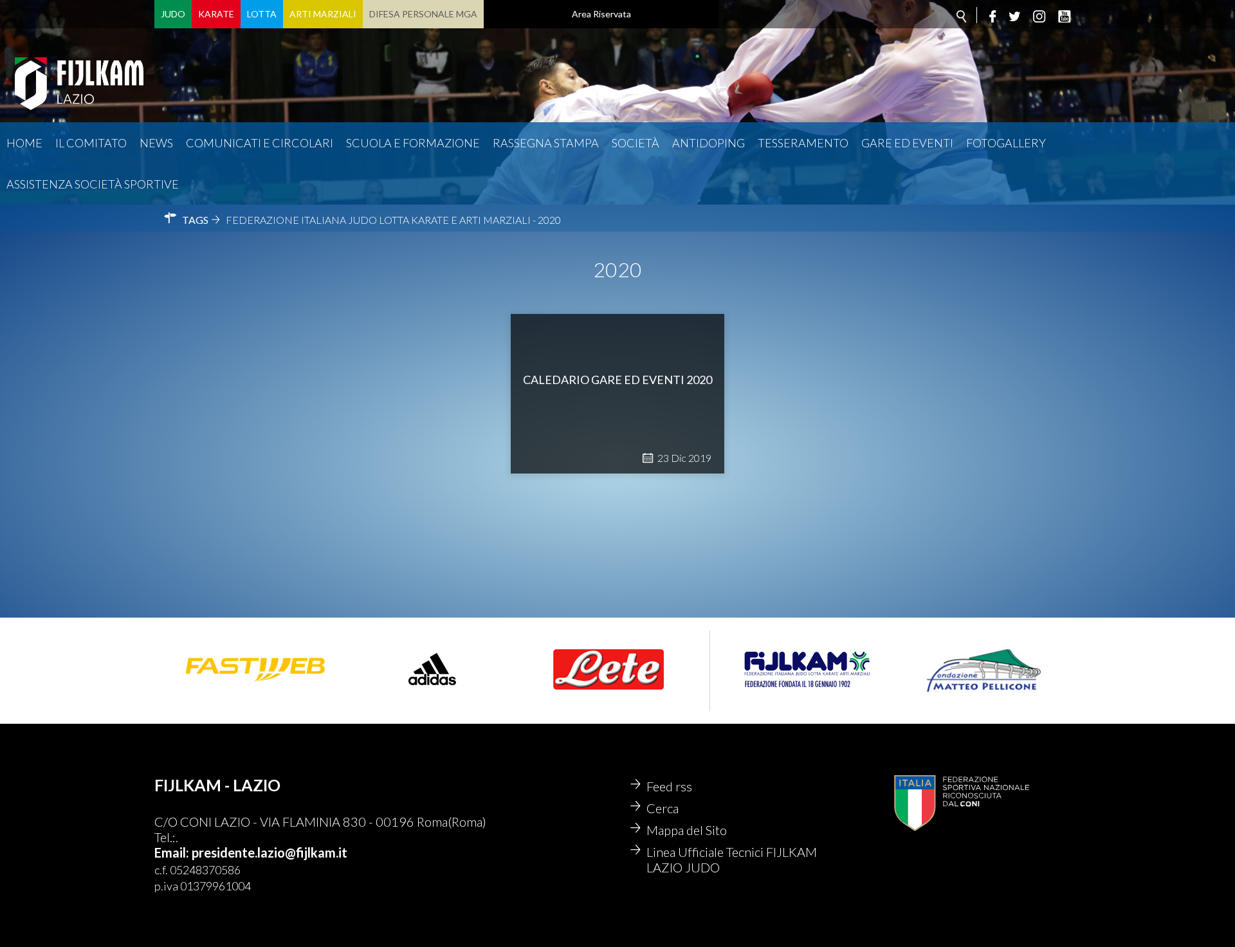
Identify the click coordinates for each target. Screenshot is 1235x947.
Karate (216, 13)
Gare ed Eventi (907, 143)
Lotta (262, 13)
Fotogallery (1006, 143)
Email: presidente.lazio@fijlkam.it (250, 852)
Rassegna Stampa (546, 143)
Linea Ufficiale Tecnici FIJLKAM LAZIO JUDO (731, 859)
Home (24, 143)
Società (635, 143)
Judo (173, 13)
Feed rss (669, 786)
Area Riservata (601, 13)
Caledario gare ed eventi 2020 (617, 379)
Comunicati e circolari (259, 143)
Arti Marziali (322, 13)
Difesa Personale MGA (423, 13)
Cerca (662, 808)
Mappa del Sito (686, 830)
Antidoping (708, 143)
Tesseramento (803, 143)
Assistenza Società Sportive (92, 184)
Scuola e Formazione (413, 143)
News (156, 143)
